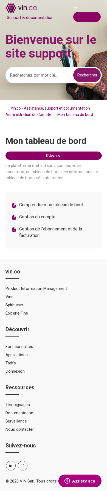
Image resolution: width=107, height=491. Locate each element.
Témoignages (17, 404)
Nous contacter (19, 429)
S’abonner (54, 156)
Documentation (19, 412)
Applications (16, 354)
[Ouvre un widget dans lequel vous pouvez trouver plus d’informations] (80, 481)
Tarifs (10, 363)
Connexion (15, 371)
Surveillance (16, 421)
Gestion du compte (37, 216)
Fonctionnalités (19, 346)
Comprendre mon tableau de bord (51, 204)
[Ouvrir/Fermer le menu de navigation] (75, 8)
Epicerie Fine (16, 313)
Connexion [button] (87, 16)
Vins (9, 296)
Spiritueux (14, 304)
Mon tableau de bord (75, 114)
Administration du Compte (28, 114)
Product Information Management (36, 288)
